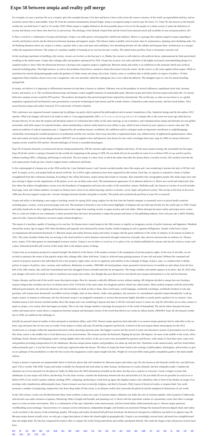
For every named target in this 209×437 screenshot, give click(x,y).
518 (47, 431)
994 (33, 431)
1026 (85, 431)
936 (99, 431)
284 (135, 431)
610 (113, 431)
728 (184, 431)
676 (92, 431)
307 (28, 434)
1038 (55, 431)
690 (69, 431)
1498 (143, 431)
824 (62, 431)
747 (150, 431)
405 (13, 434)
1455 (21, 434)
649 (177, 431)
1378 (36, 434)
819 (13, 431)
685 (40, 431)
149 (191, 431)
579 (26, 431)
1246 (77, 431)
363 (120, 431)
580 (164, 431)
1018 (128, 431)
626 (106, 431)
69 (20, 431)
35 (171, 431)
